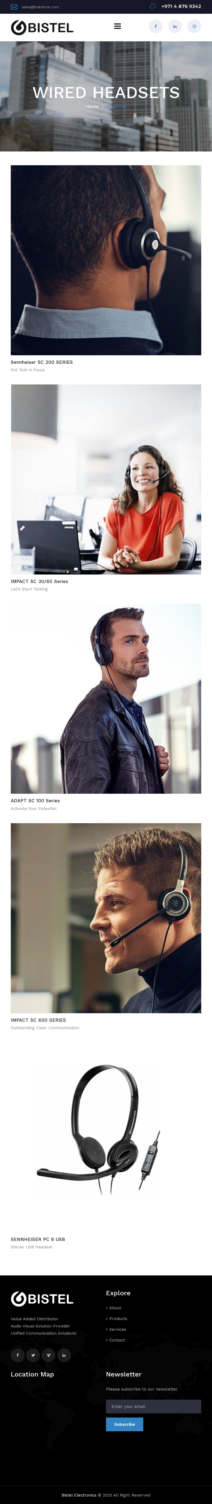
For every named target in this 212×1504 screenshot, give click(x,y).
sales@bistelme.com (40, 7)
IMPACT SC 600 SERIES (38, 1020)
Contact (117, 1340)
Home (92, 106)
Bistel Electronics (79, 1495)
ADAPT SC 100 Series (35, 800)
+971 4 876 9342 (180, 6)
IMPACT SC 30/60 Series (39, 581)
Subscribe (124, 1424)
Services (117, 1329)
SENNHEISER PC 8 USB (38, 1239)
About (115, 1307)
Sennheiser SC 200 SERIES (42, 362)
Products (118, 1318)
